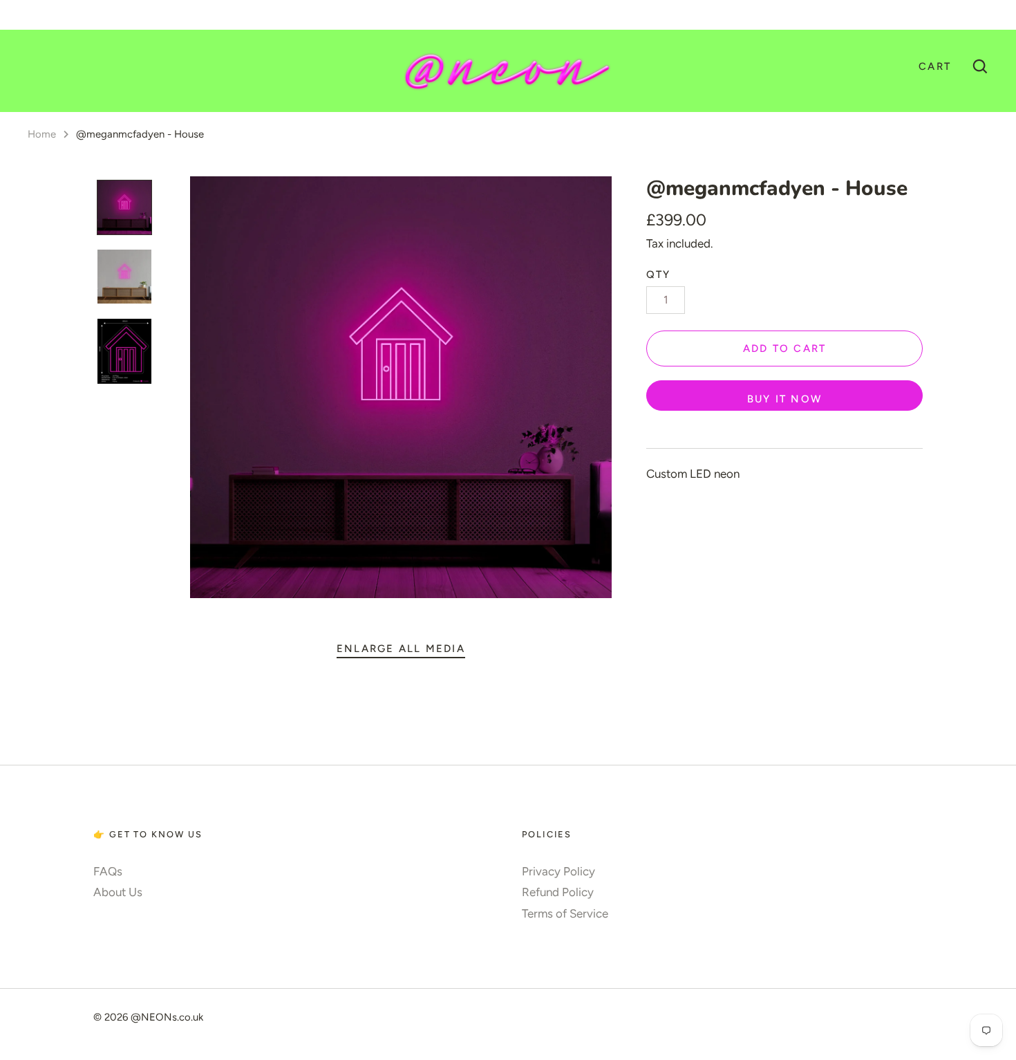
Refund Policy (558, 892)
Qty (658, 274)
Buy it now (784, 399)
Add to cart (785, 348)
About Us (117, 892)
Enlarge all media (401, 648)
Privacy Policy (558, 871)
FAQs (107, 871)
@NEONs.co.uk (167, 1017)
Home (42, 134)
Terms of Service (565, 913)
